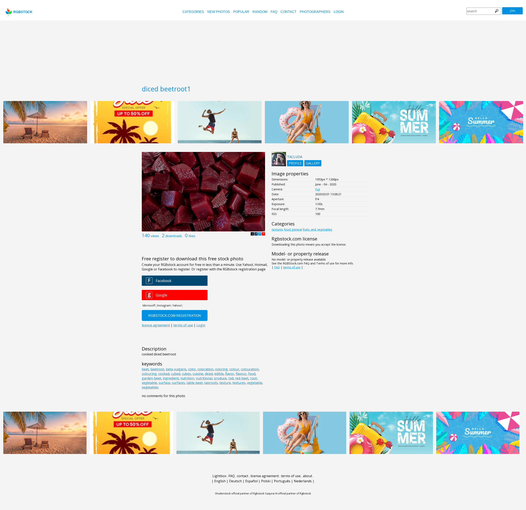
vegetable (254, 382)
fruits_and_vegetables (317, 229)
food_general (293, 229)
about (307, 476)
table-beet (195, 382)
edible (219, 373)
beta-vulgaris (176, 369)
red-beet (241, 378)
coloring (221, 369)
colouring (149, 373)
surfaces (178, 382)
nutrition (187, 378)
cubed (175, 373)
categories (193, 12)
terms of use (291, 267)
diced (209, 373)
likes (191, 236)
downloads (173, 236)
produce (220, 378)
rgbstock (22, 12)
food (251, 373)
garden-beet (151, 378)
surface (164, 382)
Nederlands (303, 481)
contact (288, 12)
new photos (218, 12)
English (220, 481)
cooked (163, 373)
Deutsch (235, 481)
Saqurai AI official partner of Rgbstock (288, 493)
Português (282, 481)
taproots (211, 382)
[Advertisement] (263, 51)
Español (251, 481)
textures (238, 382)
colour (234, 369)
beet (145, 369)
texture (225, 382)
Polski (265, 481)
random (260, 12)
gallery (313, 163)
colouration (250, 369)
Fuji (317, 189)
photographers (315, 12)
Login (339, 12)
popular (241, 12)
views (155, 236)
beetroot (157, 369)
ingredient (171, 378)
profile (295, 163)
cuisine (198, 373)
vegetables (150, 387)
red (230, 378)
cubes (186, 373)
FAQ (274, 12)
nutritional (204, 378)
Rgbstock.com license (294, 238)
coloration (205, 369)
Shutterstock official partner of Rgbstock (239, 493)
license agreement (264, 476)
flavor (229, 373)
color (192, 369)
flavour (241, 373)
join (512, 11)
